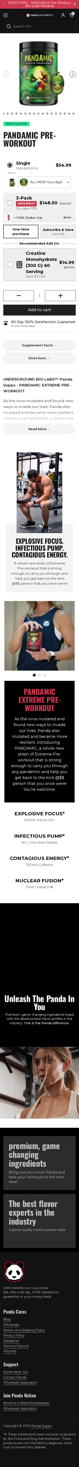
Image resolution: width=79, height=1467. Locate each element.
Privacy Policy (14, 1335)
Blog (7, 1319)
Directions (37, 358)
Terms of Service (16, 1346)
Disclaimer (11, 1341)
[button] (71, 15)
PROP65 (9, 1351)
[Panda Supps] (39, 15)
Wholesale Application (20, 1383)
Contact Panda (14, 1377)
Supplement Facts (37, 345)
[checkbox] (39, 264)
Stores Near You (15, 1372)
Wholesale (11, 1325)
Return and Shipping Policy (24, 1330)
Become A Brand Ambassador (26, 1403)
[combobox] (44, 182)
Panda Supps (41, 1426)
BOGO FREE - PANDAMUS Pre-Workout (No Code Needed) (39, 4)
